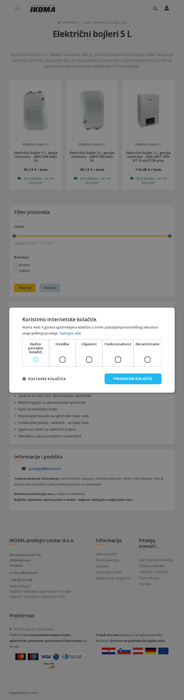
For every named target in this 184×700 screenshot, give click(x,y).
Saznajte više (70, 333)
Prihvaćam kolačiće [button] (133, 378)
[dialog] (92, 349)
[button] (44, 378)
